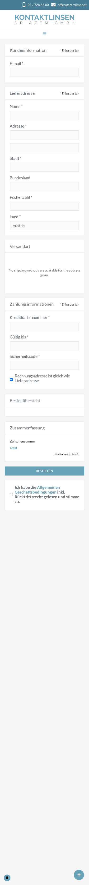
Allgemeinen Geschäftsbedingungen (37, 490)
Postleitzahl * (21, 197)
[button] (44, 34)
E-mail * (16, 63)
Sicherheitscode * (25, 356)
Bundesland (20, 178)
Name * (16, 106)
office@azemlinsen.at (72, 5)
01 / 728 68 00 (38, 5)
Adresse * (18, 126)
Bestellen (44, 471)
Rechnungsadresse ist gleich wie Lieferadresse (42, 378)
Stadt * (16, 158)
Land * (15, 216)
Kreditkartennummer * (30, 317)
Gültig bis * (19, 337)
